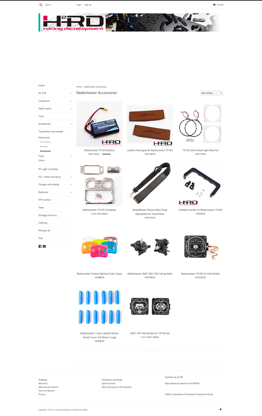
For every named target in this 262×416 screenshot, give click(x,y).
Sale (41, 238)
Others (42, 160)
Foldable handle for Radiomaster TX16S (200, 210)
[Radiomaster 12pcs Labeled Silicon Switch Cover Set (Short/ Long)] (99, 307)
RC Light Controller (48, 169)
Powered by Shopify (79, 409)
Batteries (55, 192)
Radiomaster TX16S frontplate (99, 210)
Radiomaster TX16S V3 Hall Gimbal (200, 273)
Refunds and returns (48, 387)
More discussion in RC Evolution (117, 387)
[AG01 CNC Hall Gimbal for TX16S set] (150, 307)
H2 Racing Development (62, 409)
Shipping (43, 379)
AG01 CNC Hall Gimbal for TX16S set (150, 333)
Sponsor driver (109, 383)
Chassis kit (55, 101)
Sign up (88, 4)
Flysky (55, 156)
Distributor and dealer (112, 379)
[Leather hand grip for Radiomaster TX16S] (150, 124)
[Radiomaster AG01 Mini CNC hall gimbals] (150, 247)
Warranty (43, 383)
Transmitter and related (55, 131)
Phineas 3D (44, 230)
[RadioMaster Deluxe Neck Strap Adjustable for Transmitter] (150, 183)
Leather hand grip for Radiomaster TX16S (150, 150)
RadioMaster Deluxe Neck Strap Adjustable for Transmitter (150, 212)
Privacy (42, 394)
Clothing (43, 223)
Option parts (55, 108)
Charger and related (55, 184)
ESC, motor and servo (55, 177)
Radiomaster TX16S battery (99, 150)
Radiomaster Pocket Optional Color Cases (99, 273)
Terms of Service (46, 390)
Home (42, 85)
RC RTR (55, 93)
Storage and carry (48, 215)
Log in (79, 4)
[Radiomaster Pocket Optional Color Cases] (99, 247)
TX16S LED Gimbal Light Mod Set (200, 150)
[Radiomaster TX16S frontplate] (99, 183)
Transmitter (45, 141)
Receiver (44, 146)
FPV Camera (45, 199)
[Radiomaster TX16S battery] (99, 124)
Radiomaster (55, 137)
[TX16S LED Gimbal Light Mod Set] (200, 124)
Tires (41, 116)
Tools (41, 207)
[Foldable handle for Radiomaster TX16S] (200, 183)
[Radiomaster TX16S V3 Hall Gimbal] (200, 247)
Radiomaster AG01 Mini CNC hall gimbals (150, 273)
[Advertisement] (131, 59)
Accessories (55, 124)
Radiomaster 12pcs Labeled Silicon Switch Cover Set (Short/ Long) (99, 335)
